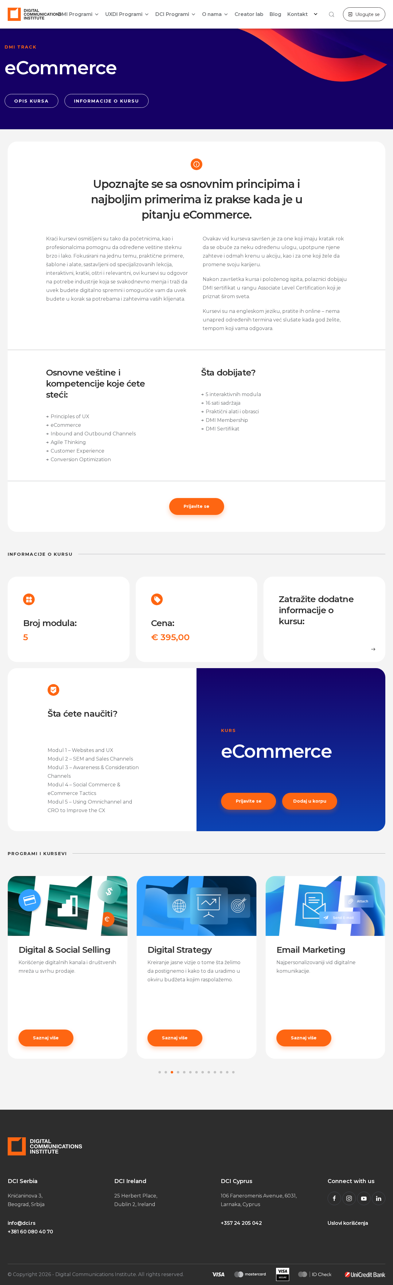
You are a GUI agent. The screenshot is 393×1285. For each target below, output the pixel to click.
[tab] (159, 1072)
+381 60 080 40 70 (30, 1232)
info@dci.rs (21, 1223)
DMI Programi (75, 14)
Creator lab (249, 14)
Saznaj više (62, 1038)
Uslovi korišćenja (348, 1223)
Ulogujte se (367, 14)
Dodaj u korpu (309, 801)
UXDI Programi (123, 14)
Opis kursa (31, 101)
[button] (330, 14)
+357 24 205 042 (241, 1223)
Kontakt (297, 14)
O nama (212, 14)
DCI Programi (172, 14)
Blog (275, 14)
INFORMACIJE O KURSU (106, 101)
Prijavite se (196, 506)
